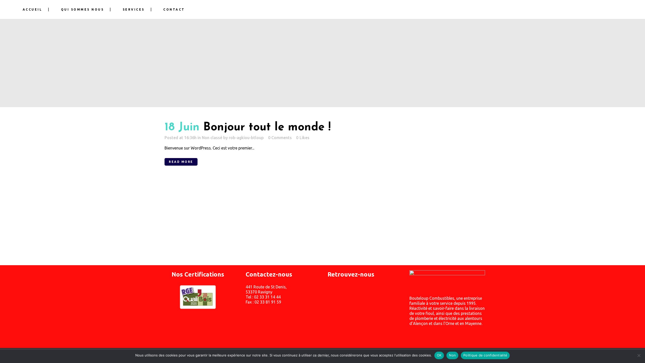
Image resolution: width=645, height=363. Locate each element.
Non (452, 355)
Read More (181, 161)
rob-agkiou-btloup (246, 137)
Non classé (212, 137)
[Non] (638, 355)
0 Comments (280, 137)
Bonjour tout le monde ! (267, 127)
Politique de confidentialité (485, 355)
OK (439, 355)
